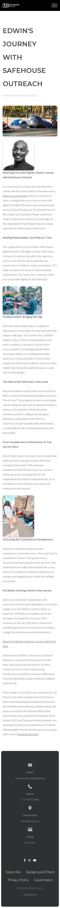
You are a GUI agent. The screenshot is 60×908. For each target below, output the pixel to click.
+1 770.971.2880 (30, 799)
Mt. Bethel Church (30, 821)
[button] (54, 5)
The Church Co (30, 894)
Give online (30, 842)
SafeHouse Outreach (15, 195)
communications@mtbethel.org (30, 778)
